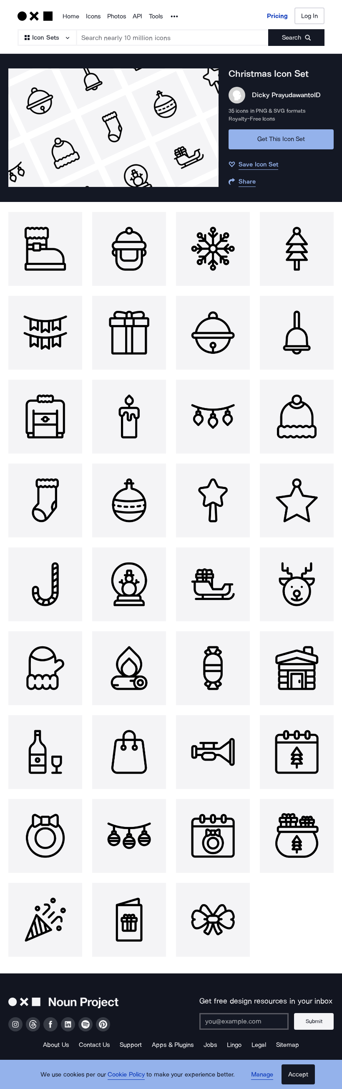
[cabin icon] (297, 668)
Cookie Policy (126, 1074)
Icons (93, 16)
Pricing (277, 16)
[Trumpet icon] (213, 752)
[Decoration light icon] (213, 417)
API (137, 16)
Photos (116, 16)
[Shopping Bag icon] (129, 752)
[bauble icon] (129, 500)
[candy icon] (213, 668)
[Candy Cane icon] (45, 584)
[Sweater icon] (45, 417)
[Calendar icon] (297, 752)
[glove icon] (45, 668)
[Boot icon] (45, 249)
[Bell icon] (213, 333)
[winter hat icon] (297, 417)
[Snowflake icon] (213, 249)
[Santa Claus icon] (129, 249)
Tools (156, 16)
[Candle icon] (129, 417)
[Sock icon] (45, 500)
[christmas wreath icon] (45, 836)
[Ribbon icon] (213, 920)
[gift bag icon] (297, 836)
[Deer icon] (297, 584)
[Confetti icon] (45, 920)
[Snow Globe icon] (129, 584)
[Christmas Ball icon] (129, 836)
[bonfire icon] (129, 668)
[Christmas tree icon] (297, 249)
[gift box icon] (129, 333)
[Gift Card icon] (129, 920)
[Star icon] (213, 500)
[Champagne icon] (45, 752)
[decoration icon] (45, 333)
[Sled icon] (213, 584)
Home (71, 16)
